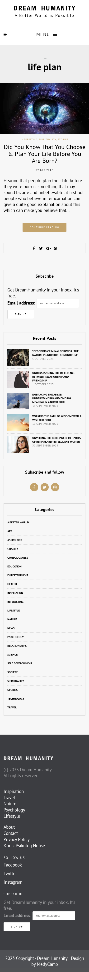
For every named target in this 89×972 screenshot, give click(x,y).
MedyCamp (47, 964)
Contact (11, 833)
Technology (15, 698)
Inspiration (15, 593)
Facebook (13, 865)
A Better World (18, 522)
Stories (63, 139)
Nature (12, 619)
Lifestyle (13, 610)
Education (14, 566)
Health (12, 584)
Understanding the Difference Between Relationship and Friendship (53, 376)
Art (9, 531)
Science (12, 654)
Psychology (15, 637)
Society (12, 672)
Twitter (10, 873)
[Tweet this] (41, 248)
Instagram (13, 882)
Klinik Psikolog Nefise (24, 845)
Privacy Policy (17, 839)
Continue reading (44, 227)
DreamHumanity (52, 958)
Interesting (29, 139)
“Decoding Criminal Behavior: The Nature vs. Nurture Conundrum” (55, 353)
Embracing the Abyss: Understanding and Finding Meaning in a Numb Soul (51, 398)
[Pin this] (55, 248)
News (10, 628)
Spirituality (47, 139)
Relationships (17, 645)
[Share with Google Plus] (48, 248)
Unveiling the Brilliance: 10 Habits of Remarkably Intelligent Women (56, 439)
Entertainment (17, 575)
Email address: (21, 303)
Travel (12, 707)
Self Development (19, 663)
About (9, 827)
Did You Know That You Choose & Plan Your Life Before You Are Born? (44, 153)
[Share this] (34, 248)
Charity (12, 549)
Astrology (14, 540)
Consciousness (17, 557)
